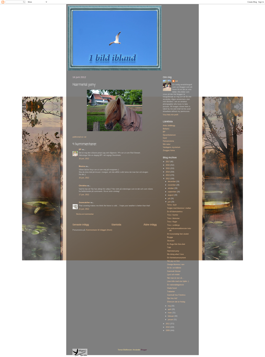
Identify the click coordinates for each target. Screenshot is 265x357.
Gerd (165, 138)
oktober (171, 188)
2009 (168, 330)
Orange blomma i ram (175, 264)
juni (169, 202)
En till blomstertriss (175, 212)
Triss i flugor (172, 222)
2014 (168, 172)
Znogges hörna (169, 150)
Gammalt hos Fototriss (176, 295)
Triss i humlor (172, 215)
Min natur (166, 144)
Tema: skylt (172, 205)
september (172, 192)
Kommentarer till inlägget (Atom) (99, 230)
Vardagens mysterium (171, 147)
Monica (82, 166)
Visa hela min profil (170, 115)
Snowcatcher (84, 202)
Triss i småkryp (173, 225)
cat (176, 81)
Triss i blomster (173, 218)
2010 (168, 327)
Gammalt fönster (174, 271)
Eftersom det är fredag (176, 302)
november (172, 185)
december (172, 182)
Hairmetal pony (173, 251)
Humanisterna (168, 141)
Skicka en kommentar (85, 214)
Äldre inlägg (150, 224)
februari (171, 316)
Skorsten (170, 241)
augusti (171, 195)
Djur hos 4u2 (172, 298)
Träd (169, 247)
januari (171, 320)
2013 (168, 175)
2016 (168, 165)
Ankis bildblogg (169, 126)
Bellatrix (166, 129)
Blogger (144, 350)
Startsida (116, 224)
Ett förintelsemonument (176, 258)
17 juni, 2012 (84, 195)
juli (169, 198)
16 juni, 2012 (84, 159)
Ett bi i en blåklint (174, 268)
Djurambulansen (169, 135)
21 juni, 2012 (84, 209)
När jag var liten (173, 261)
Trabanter (171, 292)
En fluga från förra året (176, 244)
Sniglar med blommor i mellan (179, 208)
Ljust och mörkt (173, 275)
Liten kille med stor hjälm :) (178, 281)
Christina (83, 186)
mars (170, 313)
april (170, 309)
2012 (168, 179)
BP (80, 149)
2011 (168, 324)
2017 (168, 162)
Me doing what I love (175, 254)
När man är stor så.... (175, 278)
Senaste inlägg (80, 224)
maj (169, 306)
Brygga (170, 237)
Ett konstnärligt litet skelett (178, 234)
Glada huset (172, 288)
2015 (168, 168)
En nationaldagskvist (175, 285)
